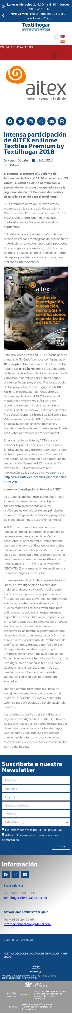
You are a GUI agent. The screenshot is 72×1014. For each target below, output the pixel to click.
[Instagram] (15, 874)
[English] (62, 36)
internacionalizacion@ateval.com (27, 924)
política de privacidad (48, 829)
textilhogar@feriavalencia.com (25, 897)
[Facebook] (6, 874)
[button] (56, 37)
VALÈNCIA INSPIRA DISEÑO (16, 47)
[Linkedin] (25, 874)
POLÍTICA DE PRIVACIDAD (44, 953)
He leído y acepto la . (34, 829)
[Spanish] (62, 41)
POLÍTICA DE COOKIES (16, 953)
